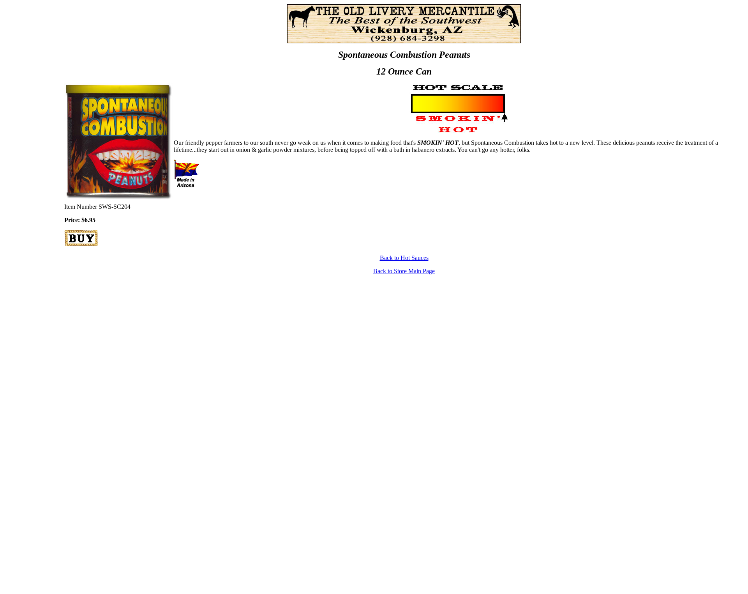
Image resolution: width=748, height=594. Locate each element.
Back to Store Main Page (404, 271)
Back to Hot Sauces (404, 257)
